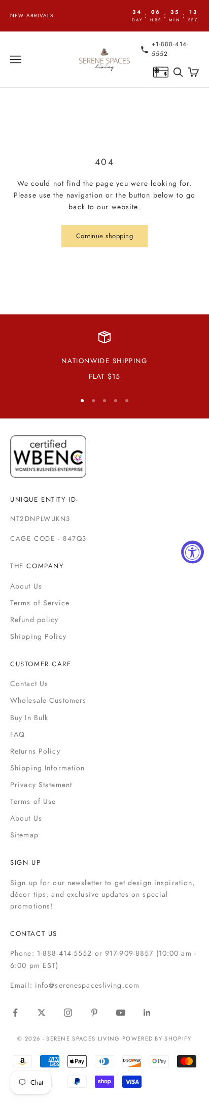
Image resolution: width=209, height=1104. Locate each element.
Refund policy (34, 619)
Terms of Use (33, 801)
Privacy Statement (41, 785)
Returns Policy (35, 751)
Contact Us (29, 683)
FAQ (17, 734)
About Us (26, 586)
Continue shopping (104, 236)
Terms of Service (39, 603)
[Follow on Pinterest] (94, 1013)
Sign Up (25, 862)
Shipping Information (47, 768)
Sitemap (24, 835)
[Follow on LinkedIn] (147, 1013)
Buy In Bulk (29, 717)
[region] (104, 357)
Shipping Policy (38, 636)
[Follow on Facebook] (15, 1013)
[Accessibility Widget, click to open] (192, 552)
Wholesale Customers (48, 700)
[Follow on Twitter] (42, 1013)
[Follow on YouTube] (121, 1013)
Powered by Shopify (157, 1038)
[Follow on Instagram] (68, 1013)
